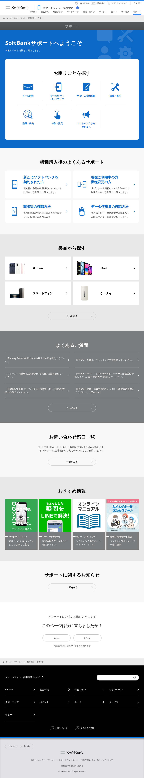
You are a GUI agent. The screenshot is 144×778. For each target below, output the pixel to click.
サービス (113, 702)
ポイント (44, 702)
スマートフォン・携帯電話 (24, 18)
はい (56, 637)
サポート (9, 714)
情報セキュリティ (38, 760)
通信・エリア (12, 702)
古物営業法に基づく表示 (90, 760)
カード (78, 702)
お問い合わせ (61, 728)
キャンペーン (116, 689)
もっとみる (72, 407)
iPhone (9, 689)
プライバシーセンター (55, 760)
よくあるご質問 (87, 728)
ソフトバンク (72, 753)
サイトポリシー (73, 760)
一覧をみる (72, 461)
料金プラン (80, 689)
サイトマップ (108, 760)
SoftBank (17, 8)
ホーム (8, 18)
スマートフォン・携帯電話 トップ (22, 677)
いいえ (87, 637)
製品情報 (44, 689)
